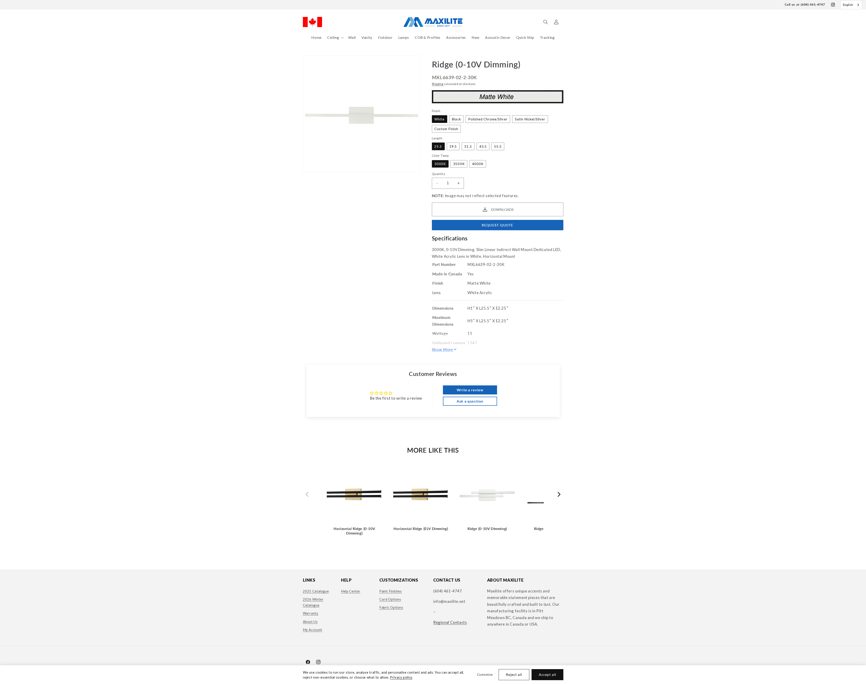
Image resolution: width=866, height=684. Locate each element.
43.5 (483, 146)
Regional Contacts (450, 622)
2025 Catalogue (316, 591)
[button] (334, 37)
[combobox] (851, 4)
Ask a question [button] (470, 401)
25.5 (438, 146)
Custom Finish (446, 129)
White (439, 119)
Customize (485, 674)
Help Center (350, 591)
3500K (459, 164)
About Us (310, 622)
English (848, 5)
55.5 (498, 146)
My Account (312, 630)
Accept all (547, 674)
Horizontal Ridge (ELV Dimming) (421, 528)
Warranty (310, 613)
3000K (440, 164)
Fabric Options (391, 608)
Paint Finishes (390, 591)
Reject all (514, 674)
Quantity (438, 174)
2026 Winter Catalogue (313, 602)
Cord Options (390, 599)
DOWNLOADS (502, 209)
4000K (478, 164)
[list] (433, 502)
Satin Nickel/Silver (530, 119)
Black (456, 119)
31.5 (468, 146)
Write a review (470, 390)
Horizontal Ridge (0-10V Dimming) (354, 530)
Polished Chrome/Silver (488, 119)
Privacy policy (401, 677)
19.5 (453, 146)
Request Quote (497, 225)
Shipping (437, 84)
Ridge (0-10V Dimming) (487, 528)
